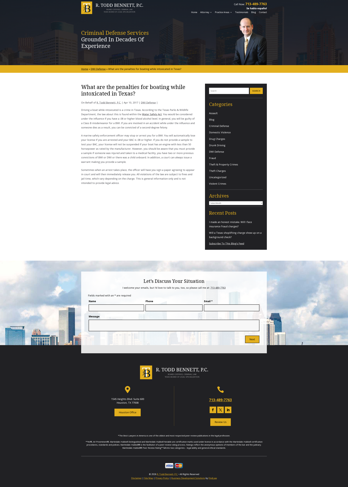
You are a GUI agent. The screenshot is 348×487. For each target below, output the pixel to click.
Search (256, 91)
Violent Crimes (217, 183)
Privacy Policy (162, 478)
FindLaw (213, 478)
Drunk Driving (217, 145)
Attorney (204, 12)
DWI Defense (148, 102)
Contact (263, 12)
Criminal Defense (219, 126)
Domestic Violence (220, 132)
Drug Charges (217, 139)
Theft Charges (217, 170)
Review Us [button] (220, 422)
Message (94, 316)
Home (194, 12)
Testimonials (241, 12)
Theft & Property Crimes (223, 164)
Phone (149, 301)
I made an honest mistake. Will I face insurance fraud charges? (230, 224)
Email (208, 301)
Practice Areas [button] (222, 12)
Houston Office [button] (127, 412)
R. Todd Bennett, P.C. (109, 102)
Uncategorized (217, 177)
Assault (213, 113)
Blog (253, 12)
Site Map (148, 478)
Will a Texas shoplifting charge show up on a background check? (235, 235)
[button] (345, 467)
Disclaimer (136, 478)
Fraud (212, 158)
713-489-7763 (256, 3)
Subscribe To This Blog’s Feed (226, 243)
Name (92, 301)
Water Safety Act (152, 114)
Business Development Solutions (188, 478)
